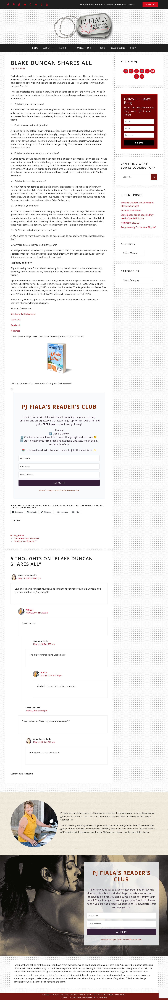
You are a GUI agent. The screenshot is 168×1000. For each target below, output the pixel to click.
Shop (133, 48)
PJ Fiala (29, 610)
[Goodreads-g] (147, 71)
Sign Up (139, 143)
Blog (102, 48)
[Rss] (142, 76)
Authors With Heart (131, 210)
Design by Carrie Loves (115, 995)
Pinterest (15, 330)
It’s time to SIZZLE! (130, 222)
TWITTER (15, 319)
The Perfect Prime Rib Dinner (26, 538)
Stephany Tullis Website (23, 314)
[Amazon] (136, 76)
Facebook (15, 325)
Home (35, 48)
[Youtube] (142, 71)
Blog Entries (19, 535)
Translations (83, 48)
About (47, 48)
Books (62, 48)
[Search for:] (136, 177)
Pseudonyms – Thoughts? (25, 541)
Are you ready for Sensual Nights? (138, 227)
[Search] (154, 177)
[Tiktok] (136, 71)
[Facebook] (125, 71)
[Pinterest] (131, 71)
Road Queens (118, 48)
